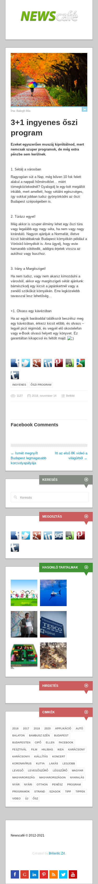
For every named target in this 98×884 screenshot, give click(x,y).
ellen (50, 742)
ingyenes (19, 384)
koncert (58, 756)
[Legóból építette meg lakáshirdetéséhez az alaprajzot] (24, 655)
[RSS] (53, 874)
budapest (61, 735)
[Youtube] (73, 874)
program (74, 784)
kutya (40, 763)
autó (79, 728)
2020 (47, 728)
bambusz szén (39, 735)
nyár (16, 784)
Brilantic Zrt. (57, 853)
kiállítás (41, 756)
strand (39, 791)
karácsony (76, 749)
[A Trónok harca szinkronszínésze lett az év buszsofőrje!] (24, 624)
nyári (28, 784)
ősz (35, 798)
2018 (37, 728)
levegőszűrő (38, 770)
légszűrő (60, 770)
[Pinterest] (44, 874)
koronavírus (22, 763)
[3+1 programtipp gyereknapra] (24, 593)
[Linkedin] (34, 874)
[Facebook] (15, 874)
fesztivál (19, 749)
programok (21, 791)
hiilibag (47, 749)
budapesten (21, 742)
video (16, 798)
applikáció (63, 728)
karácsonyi (21, 756)
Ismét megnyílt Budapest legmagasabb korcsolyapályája (28, 458)
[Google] (24, 874)
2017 (26, 728)
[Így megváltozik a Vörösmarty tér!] (53, 655)
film (34, 749)
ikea (60, 749)
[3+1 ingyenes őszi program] (49, 79)
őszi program (41, 384)
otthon (42, 784)
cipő (38, 742)
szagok (55, 791)
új (26, 798)
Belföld (70, 395)
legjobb (68, 763)
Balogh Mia (23, 110)
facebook (66, 742)
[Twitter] (63, 874)
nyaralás (77, 777)
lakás (53, 763)
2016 (15, 728)
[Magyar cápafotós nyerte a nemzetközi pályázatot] (53, 593)
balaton (18, 735)
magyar (77, 770)
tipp (68, 791)
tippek (80, 791)
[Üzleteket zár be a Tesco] (53, 624)
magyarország (23, 777)
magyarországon (52, 777)
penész (57, 784)
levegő (18, 770)
